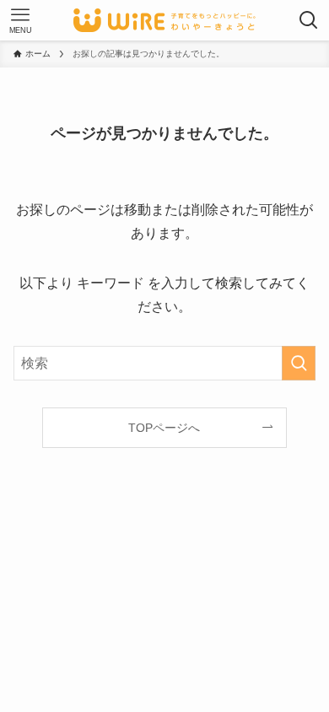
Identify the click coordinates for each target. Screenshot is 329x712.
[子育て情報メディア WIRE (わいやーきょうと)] (164, 20)
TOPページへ (164, 427)
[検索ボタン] (309, 20)
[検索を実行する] (299, 363)
